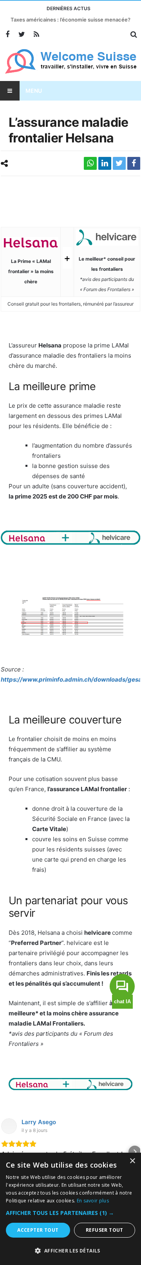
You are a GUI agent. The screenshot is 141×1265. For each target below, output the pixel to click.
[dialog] (70, 1209)
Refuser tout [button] (104, 1230)
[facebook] (133, 163)
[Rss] (36, 34)
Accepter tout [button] (37, 1230)
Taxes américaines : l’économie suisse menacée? (70, 19)
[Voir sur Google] (9, 1126)
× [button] (132, 1161)
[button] (6, 1152)
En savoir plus (93, 1200)
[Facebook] (7, 34)
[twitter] (119, 163)
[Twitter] (21, 34)
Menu (33, 90)
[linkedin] (104, 163)
